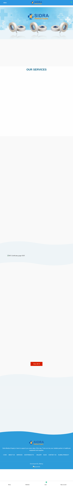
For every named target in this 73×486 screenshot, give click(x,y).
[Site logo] (36, 2)
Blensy (41, 463)
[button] (3, 23)
